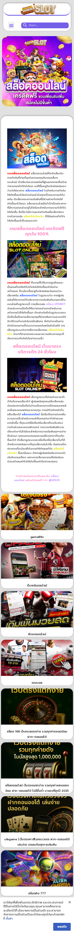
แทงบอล (37, 683)
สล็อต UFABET (56, 304)
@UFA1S (54, 480)
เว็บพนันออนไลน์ (37, 585)
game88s (37, 537)
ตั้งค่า (9, 919)
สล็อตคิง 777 (37, 893)
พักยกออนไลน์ (37, 634)
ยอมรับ (62, 927)
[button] (11, 25)
